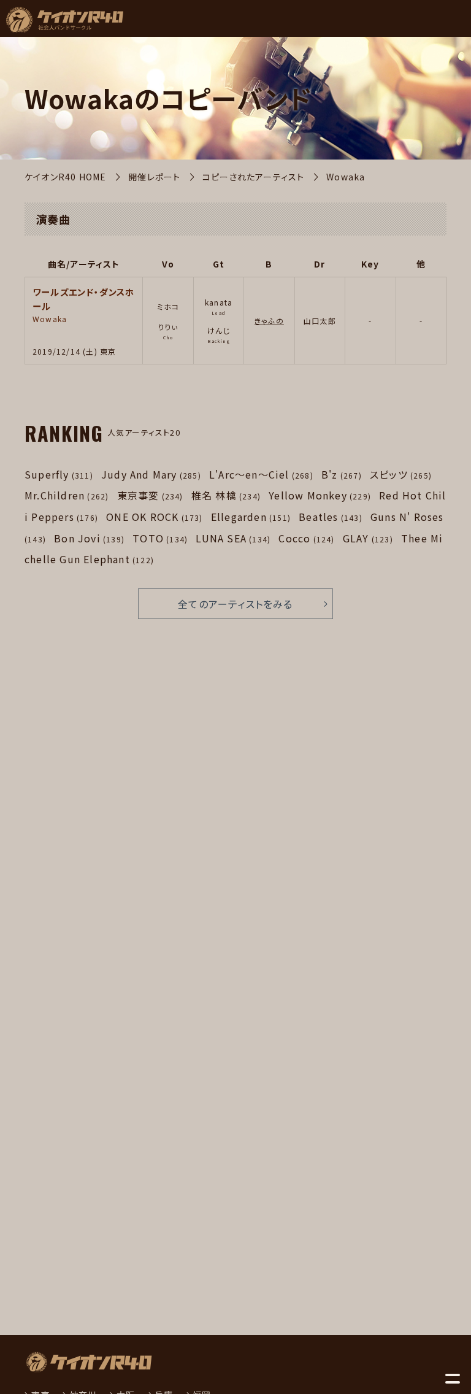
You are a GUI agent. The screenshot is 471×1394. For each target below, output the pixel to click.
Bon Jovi (89, 538)
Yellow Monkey (320, 495)
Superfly (59, 474)
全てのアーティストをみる (235, 603)
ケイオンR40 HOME (65, 177)
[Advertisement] (142, 1035)
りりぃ (168, 327)
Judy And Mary (151, 474)
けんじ (218, 330)
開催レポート (154, 177)
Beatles (330, 516)
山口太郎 (320, 320)
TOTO (160, 538)
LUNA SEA (233, 538)
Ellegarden (251, 516)
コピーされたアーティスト (253, 177)
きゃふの (269, 320)
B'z (341, 474)
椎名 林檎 (226, 495)
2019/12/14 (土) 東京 (74, 351)
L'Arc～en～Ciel (261, 474)
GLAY (368, 538)
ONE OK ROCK (154, 516)
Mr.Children (67, 495)
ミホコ (168, 306)
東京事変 (150, 495)
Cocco (306, 538)
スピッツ (401, 474)
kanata (218, 302)
